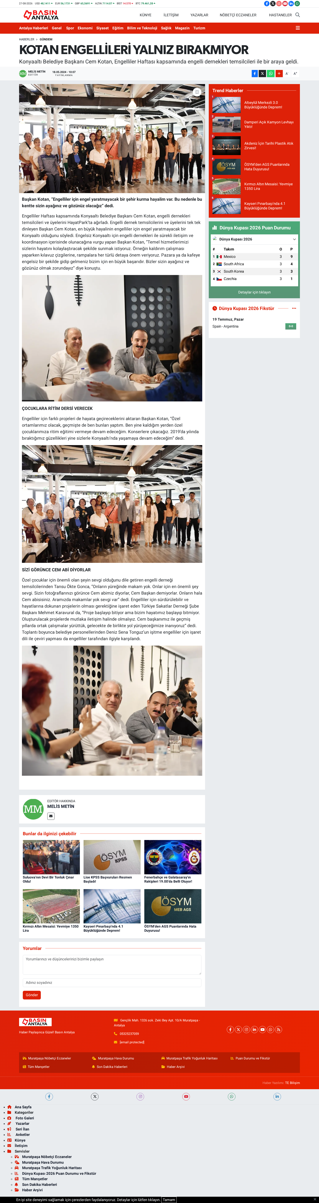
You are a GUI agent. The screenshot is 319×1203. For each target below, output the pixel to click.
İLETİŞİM (171, 15)
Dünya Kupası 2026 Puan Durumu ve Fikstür (59, 1173)
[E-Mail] (50, 816)
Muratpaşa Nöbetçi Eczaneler (49, 1058)
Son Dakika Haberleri (112, 1067)
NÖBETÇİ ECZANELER (238, 15)
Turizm (199, 28)
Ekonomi (85, 28)
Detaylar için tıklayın (254, 292)
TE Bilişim (292, 1083)
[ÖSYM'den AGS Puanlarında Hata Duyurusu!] (172, 906)
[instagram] (140, 1096)
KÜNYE (145, 15)
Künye (20, 1140)
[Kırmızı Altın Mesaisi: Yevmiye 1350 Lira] (51, 906)
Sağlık (166, 28)
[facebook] (49, 1096)
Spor (70, 28)
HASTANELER (280, 15)
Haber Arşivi (176, 1067)
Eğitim (117, 28)
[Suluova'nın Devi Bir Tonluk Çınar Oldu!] (51, 857)
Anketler (22, 1134)
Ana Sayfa (23, 1107)
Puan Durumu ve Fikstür (253, 1058)
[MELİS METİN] (33, 809)
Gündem (46, 39)
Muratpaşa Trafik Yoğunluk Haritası (192, 1058)
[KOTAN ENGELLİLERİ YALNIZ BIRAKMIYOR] (112, 138)
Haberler (26, 39)
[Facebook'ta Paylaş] (255, 73)
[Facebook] (230, 1029)
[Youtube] (262, 1029)
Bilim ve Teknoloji (142, 28)
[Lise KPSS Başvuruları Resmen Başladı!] (112, 857)
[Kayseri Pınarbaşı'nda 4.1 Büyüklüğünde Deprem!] (112, 906)
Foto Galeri (24, 1118)
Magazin (182, 28)
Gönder (32, 995)
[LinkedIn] (254, 1029)
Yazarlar (22, 1123)
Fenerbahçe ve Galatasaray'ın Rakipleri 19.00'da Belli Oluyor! (168, 879)
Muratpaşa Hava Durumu (116, 1058)
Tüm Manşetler (38, 1067)
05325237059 (129, 1034)
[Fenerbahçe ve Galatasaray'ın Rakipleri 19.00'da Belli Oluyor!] (172, 857)
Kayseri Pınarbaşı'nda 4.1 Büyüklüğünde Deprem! (103, 928)
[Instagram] (246, 1029)
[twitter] (95, 1096)
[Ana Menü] (298, 28)
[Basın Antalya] (42, 15)
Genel (57, 28)
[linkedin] (277, 1096)
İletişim (21, 1145)
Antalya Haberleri (33, 28)
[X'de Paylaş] (262, 73)
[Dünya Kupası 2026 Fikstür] (294, 308)
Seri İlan (22, 1129)
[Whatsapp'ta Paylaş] (271, 73)
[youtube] (186, 1096)
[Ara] (297, 15)
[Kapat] (316, 1199)
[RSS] (278, 1029)
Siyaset (102, 28)
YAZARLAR (199, 15)
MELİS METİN (60, 806)
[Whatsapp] (270, 1029)
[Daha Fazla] (279, 73)
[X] (238, 1029)
